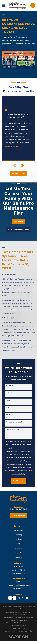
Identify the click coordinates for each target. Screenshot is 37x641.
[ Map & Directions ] (18, 573)
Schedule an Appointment (18, 229)
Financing (18, 535)
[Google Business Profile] (10, 598)
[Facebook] (18, 598)
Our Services (18, 530)
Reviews (19, 539)
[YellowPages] (23, 598)
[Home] (18, 5)
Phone (8, 400)
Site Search (19, 552)
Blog (18, 543)
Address (8, 415)
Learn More (18, 221)
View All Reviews (18, 173)
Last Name (9, 393)
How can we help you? (13, 429)
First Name (9, 385)
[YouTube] (27, 598)
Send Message (18, 481)
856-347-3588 (18, 509)
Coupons (18, 557)
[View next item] (22, 165)
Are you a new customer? (14, 422)
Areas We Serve (18, 515)
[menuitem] (7, 631)
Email (7, 407)
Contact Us (18, 548)
